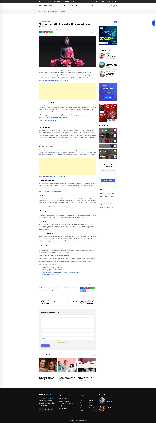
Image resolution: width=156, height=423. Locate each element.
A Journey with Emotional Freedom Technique (54, 176)
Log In (102, 5)
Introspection (72, 287)
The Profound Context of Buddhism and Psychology (56, 80)
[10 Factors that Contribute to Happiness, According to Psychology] (102, 74)
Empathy (101, 196)
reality (52, 290)
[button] (93, 354)
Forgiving (59, 287)
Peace (47, 290)
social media (107, 207)
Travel (107, 62)
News (107, 398)
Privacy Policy (62, 405)
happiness (47, 154)
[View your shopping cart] (113, 6)
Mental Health (102, 199)
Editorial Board (75, 5)
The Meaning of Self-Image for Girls (48, 271)
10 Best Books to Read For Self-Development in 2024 (52, 269)
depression (106, 193)
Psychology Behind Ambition (50, 120)
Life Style (60, 374)
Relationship (102, 204)
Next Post (90, 300)
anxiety (101, 193)
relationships (108, 204)
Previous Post (45, 300)
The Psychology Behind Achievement (52, 191)
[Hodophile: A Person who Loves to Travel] (102, 65)
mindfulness (109, 199)
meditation (41, 290)
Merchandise (95, 5)
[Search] (111, 6)
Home (60, 5)
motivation (102, 201)
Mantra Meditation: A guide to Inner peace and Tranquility (57, 206)
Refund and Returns (63, 406)
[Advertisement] (67, 91)
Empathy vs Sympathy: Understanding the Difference (56, 142)
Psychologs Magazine (44, 29)
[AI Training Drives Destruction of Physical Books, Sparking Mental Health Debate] (102, 400)
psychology (108, 201)
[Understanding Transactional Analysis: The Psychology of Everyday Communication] (102, 408)
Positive (113, 71)
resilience (101, 207)
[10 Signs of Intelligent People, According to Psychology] (102, 56)
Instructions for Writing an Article (66, 403)
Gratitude (40, 224)
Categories (66, 5)
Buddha (40, 287)
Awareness (41, 374)
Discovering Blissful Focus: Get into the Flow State (52, 267)
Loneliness (113, 196)
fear (83, 183)
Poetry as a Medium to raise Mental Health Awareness (56, 255)
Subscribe (108, 97)
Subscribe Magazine (85, 5)
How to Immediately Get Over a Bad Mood (50, 274)
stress (113, 207)
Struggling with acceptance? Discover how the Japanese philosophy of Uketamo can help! (60, 272)
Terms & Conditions (63, 408)
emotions (112, 193)
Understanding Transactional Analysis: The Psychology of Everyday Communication (61, 1)
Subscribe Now (108, 180)
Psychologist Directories (64, 401)
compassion (53, 287)
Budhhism (47, 287)
